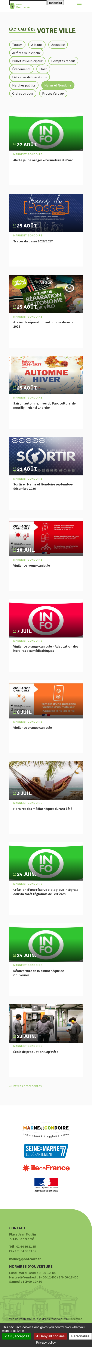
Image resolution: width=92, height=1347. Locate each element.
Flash (43, 69)
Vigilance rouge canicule (31, 565)
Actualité (58, 45)
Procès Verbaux (53, 93)
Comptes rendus (63, 61)
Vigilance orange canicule (32, 727)
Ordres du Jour (22, 93)
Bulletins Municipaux (27, 61)
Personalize (80, 1336)
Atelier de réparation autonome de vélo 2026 (43, 324)
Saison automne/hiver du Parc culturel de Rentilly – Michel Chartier (44, 405)
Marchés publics (24, 85)
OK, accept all (18, 1336)
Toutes (17, 45)
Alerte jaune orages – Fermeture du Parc (43, 160)
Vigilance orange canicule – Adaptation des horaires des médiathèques (45, 648)
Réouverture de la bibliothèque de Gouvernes (38, 973)
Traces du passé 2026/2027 (33, 241)
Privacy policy (46, 1342)
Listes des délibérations (29, 77)
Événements (21, 69)
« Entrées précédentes (25, 1086)
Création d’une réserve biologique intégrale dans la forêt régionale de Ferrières (45, 891)
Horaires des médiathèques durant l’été (42, 808)
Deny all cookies (52, 1336)
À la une (37, 45)
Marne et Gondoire (57, 85)
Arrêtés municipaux (26, 53)
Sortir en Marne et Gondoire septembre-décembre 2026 (43, 486)
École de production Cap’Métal (36, 1051)
